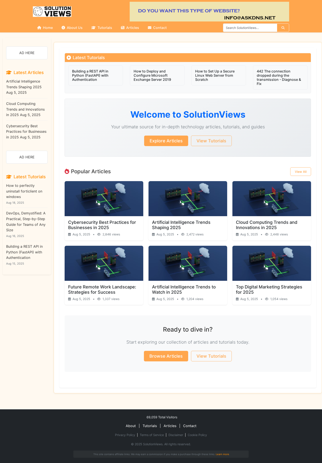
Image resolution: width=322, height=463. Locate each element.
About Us (74, 27)
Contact (159, 27)
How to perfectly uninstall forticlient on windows (24, 193)
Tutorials (104, 27)
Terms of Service (152, 435)
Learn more (222, 454)
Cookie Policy (197, 435)
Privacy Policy (125, 435)
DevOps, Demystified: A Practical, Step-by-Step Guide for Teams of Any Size (26, 224)
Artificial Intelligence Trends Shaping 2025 (24, 87)
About (131, 426)
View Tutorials (211, 140)
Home (47, 27)
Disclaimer (175, 435)
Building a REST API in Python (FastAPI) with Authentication (24, 254)
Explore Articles (166, 140)
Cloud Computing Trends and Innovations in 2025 (25, 109)
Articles (132, 27)
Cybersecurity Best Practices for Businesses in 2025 (26, 131)
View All (300, 171)
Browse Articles (166, 356)
